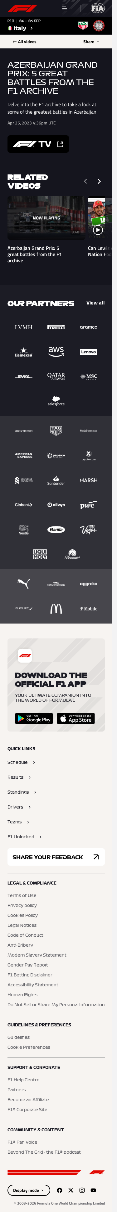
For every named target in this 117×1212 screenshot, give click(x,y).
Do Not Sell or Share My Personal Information (56, 1005)
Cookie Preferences (28, 1047)
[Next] (99, 181)
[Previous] (85, 181)
